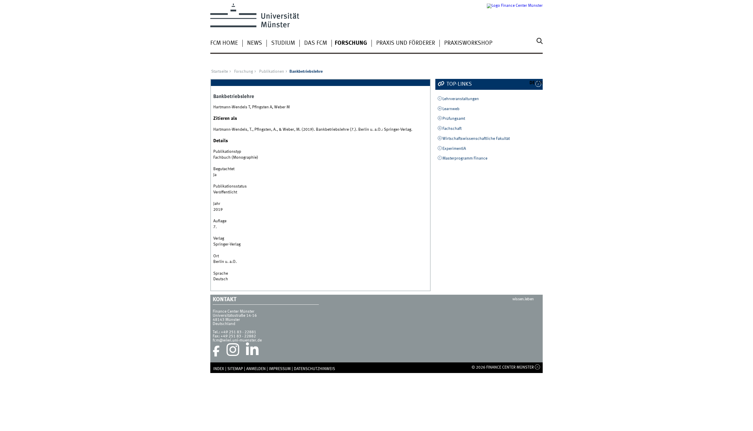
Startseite (219, 71)
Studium (283, 43)
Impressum (280, 369)
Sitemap (235, 369)
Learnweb (450, 109)
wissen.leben (523, 299)
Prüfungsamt (453, 119)
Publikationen (271, 71)
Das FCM (315, 43)
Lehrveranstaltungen (460, 99)
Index (218, 369)
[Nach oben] (537, 367)
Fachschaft (452, 129)
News (254, 43)
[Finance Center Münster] (515, 15)
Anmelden (256, 369)
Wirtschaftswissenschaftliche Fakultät (476, 139)
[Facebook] (216, 351)
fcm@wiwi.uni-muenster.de (237, 340)
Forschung (351, 43)
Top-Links (458, 84)
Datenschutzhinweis (314, 369)
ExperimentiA (454, 149)
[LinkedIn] (252, 351)
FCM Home (224, 43)
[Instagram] (232, 351)
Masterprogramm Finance (464, 158)
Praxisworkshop (468, 43)
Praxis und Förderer (405, 43)
